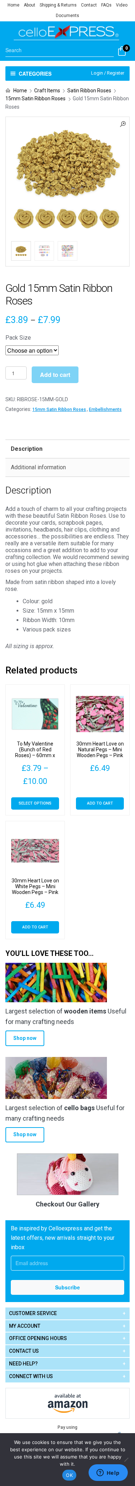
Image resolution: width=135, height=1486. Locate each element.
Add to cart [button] (100, 803)
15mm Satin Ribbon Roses (35, 98)
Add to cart (55, 374)
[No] (126, 1459)
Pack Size (18, 337)
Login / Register (107, 73)
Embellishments (105, 409)
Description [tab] (26, 448)
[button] (122, 123)
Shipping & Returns (58, 5)
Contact (89, 5)
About (29, 5)
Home (13, 5)
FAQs (106, 5)
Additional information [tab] (38, 467)
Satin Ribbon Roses (89, 90)
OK (69, 1475)
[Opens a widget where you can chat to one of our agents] (108, 1473)
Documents (67, 15)
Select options (35, 803)
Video (121, 5)
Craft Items (47, 90)
